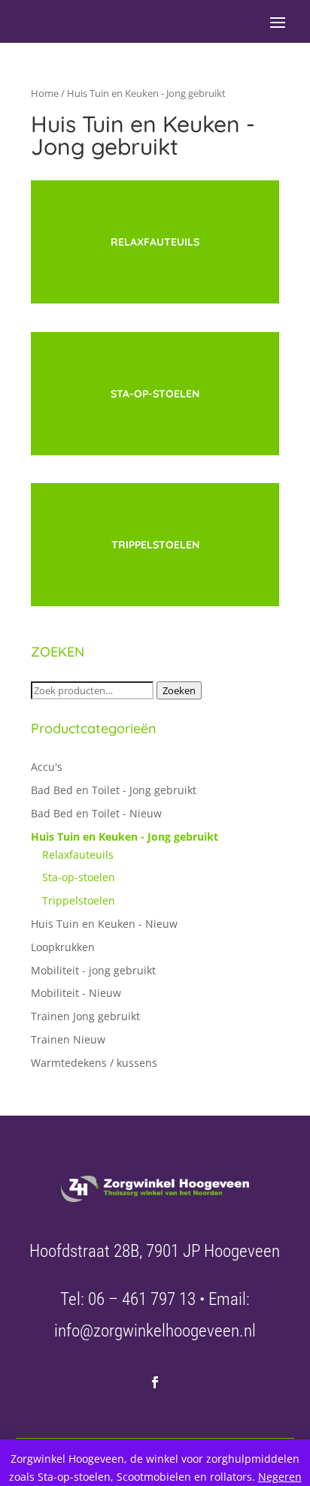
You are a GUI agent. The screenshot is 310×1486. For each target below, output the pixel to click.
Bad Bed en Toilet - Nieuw (96, 813)
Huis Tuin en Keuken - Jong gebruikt (124, 836)
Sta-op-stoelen (78, 877)
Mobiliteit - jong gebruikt (93, 970)
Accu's (46, 767)
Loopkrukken (63, 947)
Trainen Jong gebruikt (85, 1016)
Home (45, 93)
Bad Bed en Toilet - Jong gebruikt (113, 790)
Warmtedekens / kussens (94, 1063)
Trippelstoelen (78, 900)
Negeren (280, 1476)
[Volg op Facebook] (155, 1382)
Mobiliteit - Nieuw (76, 993)
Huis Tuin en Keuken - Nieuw (104, 924)
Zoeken (179, 690)
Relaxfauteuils (78, 854)
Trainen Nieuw (68, 1039)
